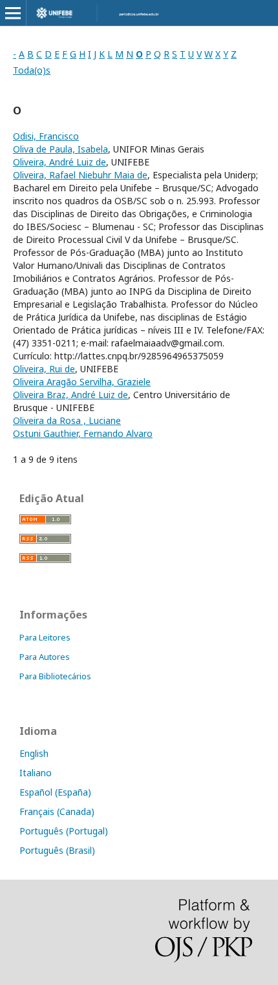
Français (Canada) (56, 811)
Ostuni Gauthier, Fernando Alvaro (83, 433)
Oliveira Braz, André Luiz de (70, 394)
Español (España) (55, 792)
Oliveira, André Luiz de (59, 162)
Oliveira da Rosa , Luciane (67, 420)
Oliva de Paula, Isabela (60, 149)
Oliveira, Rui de (44, 369)
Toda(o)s (31, 70)
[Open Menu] (13, 13)
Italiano (35, 773)
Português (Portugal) (63, 831)
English (33, 753)
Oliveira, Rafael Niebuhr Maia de (80, 175)
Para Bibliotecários (55, 676)
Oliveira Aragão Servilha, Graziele (82, 382)
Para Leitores (44, 637)
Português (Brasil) (57, 850)
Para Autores (44, 656)
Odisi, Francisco (46, 136)
